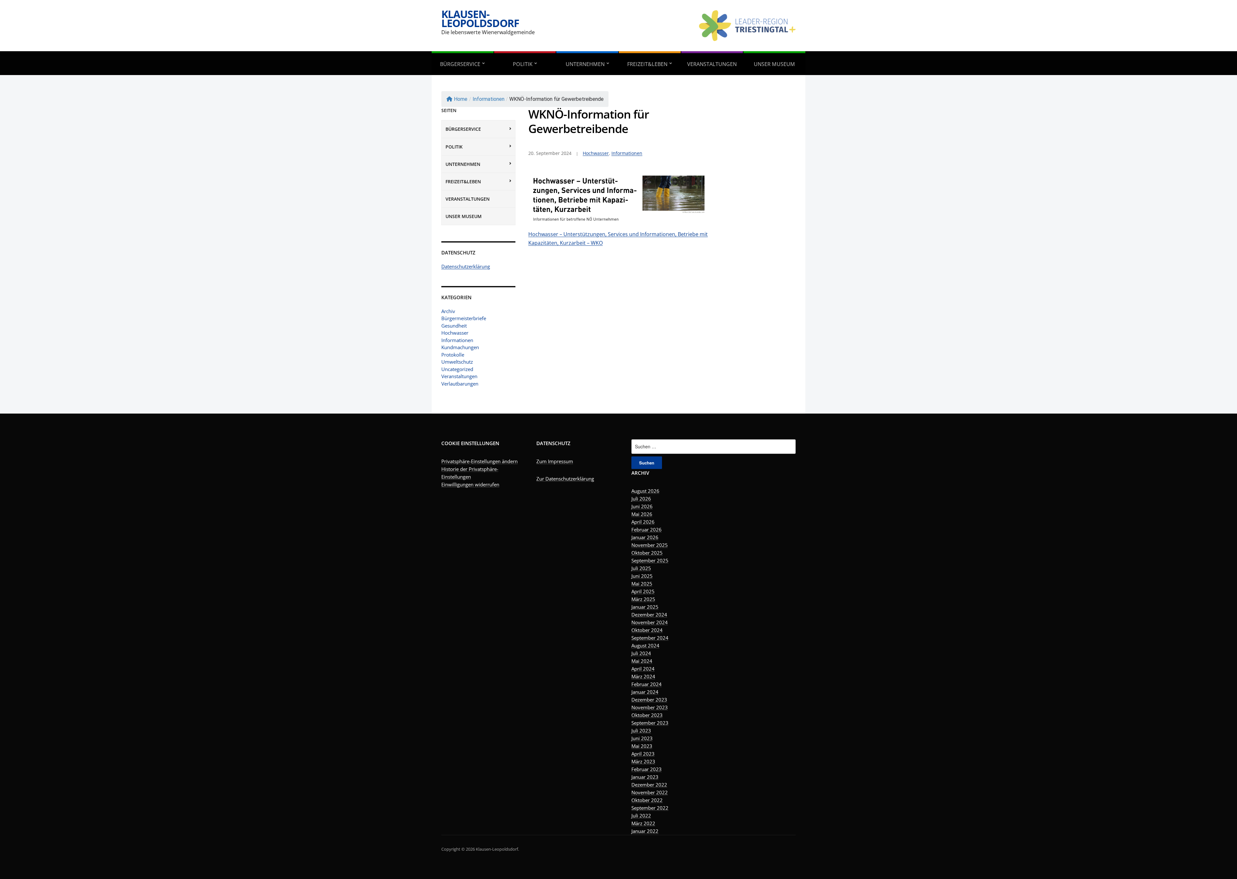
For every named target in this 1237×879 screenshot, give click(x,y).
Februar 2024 (646, 684)
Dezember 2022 (649, 784)
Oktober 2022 (647, 800)
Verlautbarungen (459, 383)
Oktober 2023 (647, 715)
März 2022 (643, 823)
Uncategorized (457, 369)
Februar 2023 (646, 769)
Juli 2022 (641, 815)
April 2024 (643, 668)
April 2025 (643, 591)
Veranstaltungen (712, 64)
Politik (522, 64)
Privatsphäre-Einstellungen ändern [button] (479, 461)
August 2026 (645, 491)
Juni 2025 (642, 576)
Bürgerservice (460, 64)
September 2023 (649, 723)
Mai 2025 (641, 583)
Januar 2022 (644, 831)
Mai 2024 (641, 661)
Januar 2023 (644, 777)
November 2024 (649, 622)
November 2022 (649, 792)
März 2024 (643, 676)
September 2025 (649, 560)
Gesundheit (454, 325)
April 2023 (643, 753)
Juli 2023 (641, 730)
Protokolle (452, 354)
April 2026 (643, 522)
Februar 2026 (646, 529)
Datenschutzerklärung (465, 266)
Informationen (488, 99)
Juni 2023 (642, 738)
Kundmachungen (460, 347)
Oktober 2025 (647, 552)
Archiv (448, 311)
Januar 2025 (644, 607)
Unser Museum (774, 64)
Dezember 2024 (649, 614)
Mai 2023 (641, 746)
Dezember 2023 (649, 699)
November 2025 (649, 545)
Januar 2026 (644, 537)
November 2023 (649, 707)
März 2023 (643, 761)
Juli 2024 (641, 653)
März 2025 (643, 599)
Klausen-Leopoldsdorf (480, 18)
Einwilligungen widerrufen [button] (470, 484)
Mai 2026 (641, 514)
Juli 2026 (641, 498)
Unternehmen (585, 64)
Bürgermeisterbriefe (463, 318)
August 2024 (645, 645)
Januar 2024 (644, 692)
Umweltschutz (457, 361)
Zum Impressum (554, 461)
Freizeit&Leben (647, 64)
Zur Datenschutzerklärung (565, 478)
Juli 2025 (641, 568)
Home (460, 99)
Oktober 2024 (647, 630)
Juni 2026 (642, 506)
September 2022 (649, 808)
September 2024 (649, 638)
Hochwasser (454, 333)
